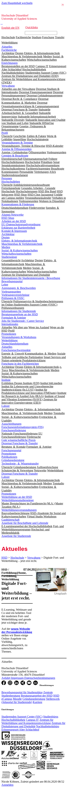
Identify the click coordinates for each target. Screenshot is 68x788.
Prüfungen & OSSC (12, 298)
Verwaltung (8, 85)
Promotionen (8, 333)
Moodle (17, 698)
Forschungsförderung (13, 430)
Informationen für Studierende (18, 311)
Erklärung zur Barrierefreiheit (18, 227)
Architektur (8, 234)
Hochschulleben (10, 181)
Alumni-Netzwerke (12, 214)
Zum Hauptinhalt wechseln (16, 3)
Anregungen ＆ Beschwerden (18, 288)
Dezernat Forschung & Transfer (19, 443)
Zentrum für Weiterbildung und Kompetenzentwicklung (27, 721)
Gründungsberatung (12, 460)
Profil (4, 132)
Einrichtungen (9, 62)
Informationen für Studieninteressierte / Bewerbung (30, 278)
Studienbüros (50, 716)
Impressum (17, 677)
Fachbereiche (23, 37)
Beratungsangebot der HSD (37, 695)
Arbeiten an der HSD (13, 221)
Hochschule (8, 37)
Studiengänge (9, 256)
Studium (36, 37)
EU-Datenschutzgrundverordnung (20, 224)
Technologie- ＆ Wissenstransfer (20, 463)
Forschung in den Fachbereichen (20, 363)
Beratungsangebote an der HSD (19, 314)
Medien (5, 247)
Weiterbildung (9, 42)
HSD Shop (7, 217)
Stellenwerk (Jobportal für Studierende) (30, 700)
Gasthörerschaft (10, 519)
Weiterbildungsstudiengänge (17, 500)
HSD (4, 557)
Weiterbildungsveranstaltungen (19, 509)
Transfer (59, 37)
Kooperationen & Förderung (17, 204)
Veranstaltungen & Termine (17, 142)
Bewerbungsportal (11, 281)
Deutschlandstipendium (14, 343)
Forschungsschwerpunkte (16, 350)
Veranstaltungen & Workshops (18, 337)
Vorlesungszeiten (11, 291)
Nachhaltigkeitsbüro (47, 726)
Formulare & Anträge (13, 317)
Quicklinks (31, 27)
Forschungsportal (11, 450)
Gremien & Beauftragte (14, 155)
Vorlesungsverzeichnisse (15, 294)
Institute (6, 379)
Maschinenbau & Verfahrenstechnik (21, 243)
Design (5, 237)
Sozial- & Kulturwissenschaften (19, 250)
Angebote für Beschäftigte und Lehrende (24, 522)
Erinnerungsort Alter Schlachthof (20, 729)
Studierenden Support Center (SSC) (21, 716)
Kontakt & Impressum (14, 230)
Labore (5, 405)
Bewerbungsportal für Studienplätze (22, 692)
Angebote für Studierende (16, 535)
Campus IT (32, 719)
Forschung (48, 37)
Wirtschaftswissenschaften (16, 253)
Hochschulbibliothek (13, 719)
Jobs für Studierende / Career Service (22, 320)
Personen (6, 178)
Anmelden (7, 784)
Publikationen (9, 456)
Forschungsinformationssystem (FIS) (22, 427)
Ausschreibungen (11, 423)
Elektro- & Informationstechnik (19, 240)
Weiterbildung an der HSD (16, 496)
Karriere (37, 702)
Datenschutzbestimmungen (39, 677)
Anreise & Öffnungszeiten (16, 149)
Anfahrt (6, 677)
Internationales (9, 324)
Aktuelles (6, 46)
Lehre (4, 284)
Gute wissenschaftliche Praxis (18, 440)
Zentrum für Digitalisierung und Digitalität (33, 725)
